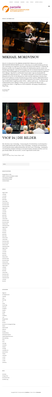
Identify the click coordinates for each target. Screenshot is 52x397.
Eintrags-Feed (5, 375)
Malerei (3, 325)
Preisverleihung (5, 338)
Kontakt (11, 2)
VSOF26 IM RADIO (5, 180)
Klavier (7, 90)
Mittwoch (4, 329)
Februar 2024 (5, 237)
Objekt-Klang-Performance (7, 336)
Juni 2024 (4, 230)
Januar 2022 (4, 272)
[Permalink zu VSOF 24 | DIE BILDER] (26, 133)
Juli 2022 (4, 267)
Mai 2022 (4, 270)
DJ (2, 301)
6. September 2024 (5, 154)
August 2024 (5, 227)
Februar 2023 (5, 256)
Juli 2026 (4, 194)
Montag (3, 331)
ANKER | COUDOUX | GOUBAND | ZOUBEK (10, 176)
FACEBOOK (22, 2)
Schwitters (4, 345)
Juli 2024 (4, 229)
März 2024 (4, 236)
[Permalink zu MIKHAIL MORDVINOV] (26, 52)
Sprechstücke (5, 351)
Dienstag (4, 299)
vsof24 (23, 155)
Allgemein (4, 155)
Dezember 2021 (5, 274)
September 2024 (5, 225)
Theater (3, 353)
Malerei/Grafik (5, 327)
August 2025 (5, 208)
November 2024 (5, 222)
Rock (3, 341)
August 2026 (5, 192)
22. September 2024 (5, 89)
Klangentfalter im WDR (6, 174)
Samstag (15, 155)
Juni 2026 (4, 196)
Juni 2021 (4, 279)
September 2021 (5, 277)
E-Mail (27, 2)
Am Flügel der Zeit (5, 294)
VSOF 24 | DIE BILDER (19, 138)
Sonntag (4, 348)
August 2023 (5, 248)
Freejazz (4, 310)
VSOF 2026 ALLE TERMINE (7, 177)
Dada (3, 298)
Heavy (3, 313)
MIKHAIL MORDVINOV (20, 57)
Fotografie (4, 308)
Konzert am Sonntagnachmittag (8, 324)
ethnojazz (4, 306)
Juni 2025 (4, 211)
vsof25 (3, 358)
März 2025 (4, 216)
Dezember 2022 (5, 258)
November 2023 (5, 242)
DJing (3, 303)
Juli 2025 (4, 210)
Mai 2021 (4, 281)
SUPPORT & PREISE (39, 2)
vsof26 (3, 360)
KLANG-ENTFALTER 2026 (7, 179)
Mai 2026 (4, 197)
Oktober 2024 (5, 223)
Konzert (3, 322)
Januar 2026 (4, 201)
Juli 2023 (4, 249)
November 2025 (5, 204)
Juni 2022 (4, 268)
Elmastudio (38, 392)
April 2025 (4, 215)
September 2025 (5, 206)
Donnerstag (8, 155)
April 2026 (4, 199)
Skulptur (19, 155)
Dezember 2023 (5, 241)
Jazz (3, 317)
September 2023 (5, 246)
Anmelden (4, 374)
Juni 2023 (4, 251)
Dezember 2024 (5, 220)
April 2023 (4, 255)
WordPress (27, 392)
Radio (3, 339)
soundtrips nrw (5, 350)
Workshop (4, 362)
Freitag (3, 90)
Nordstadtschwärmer (6, 334)
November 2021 (5, 275)
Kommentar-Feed (5, 377)
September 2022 (5, 263)
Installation (4, 315)
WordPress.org (5, 379)
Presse (31, 2)
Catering (4, 296)
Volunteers (4, 355)
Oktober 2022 (5, 262)
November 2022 (5, 260)
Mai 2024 (4, 232)
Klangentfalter (5, 319)
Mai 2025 (4, 213)
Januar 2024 (4, 239)
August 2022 (5, 265)
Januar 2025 (4, 218)
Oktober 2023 (5, 244)
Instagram (16, 2)
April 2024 (4, 234)
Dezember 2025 (5, 203)
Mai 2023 (4, 253)
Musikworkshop (5, 332)
